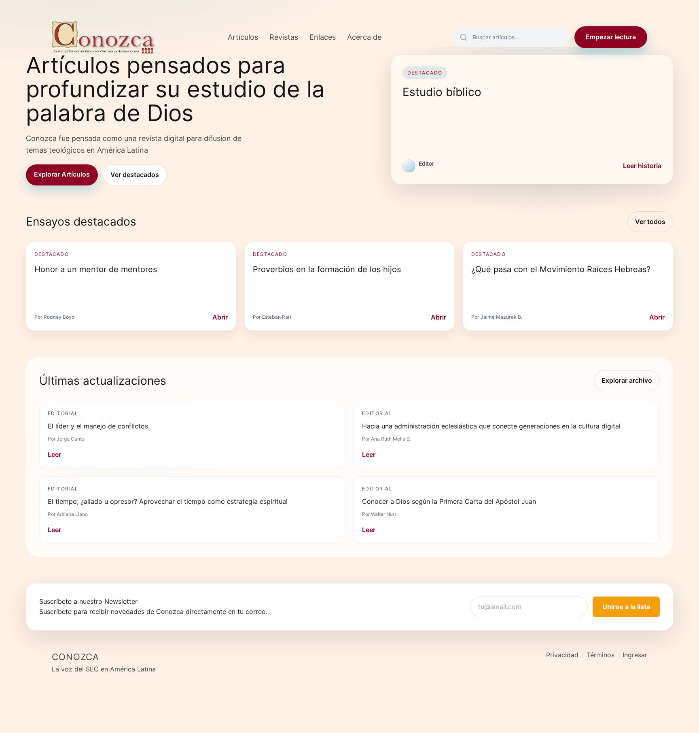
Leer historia (642, 166)
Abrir (220, 317)
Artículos (243, 37)
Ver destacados (134, 174)
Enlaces (322, 37)
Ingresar (635, 655)
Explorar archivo (627, 380)
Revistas (283, 37)
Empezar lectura (611, 37)
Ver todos (650, 221)
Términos (600, 655)
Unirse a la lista (626, 607)
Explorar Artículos (62, 174)
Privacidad (562, 655)
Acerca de (364, 37)
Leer (54, 454)
